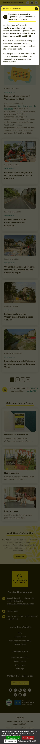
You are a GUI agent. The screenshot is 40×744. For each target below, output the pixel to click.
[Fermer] (36, 8)
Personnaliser (10, 741)
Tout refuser (28, 738)
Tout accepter (14, 738)
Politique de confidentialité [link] (27, 741)
